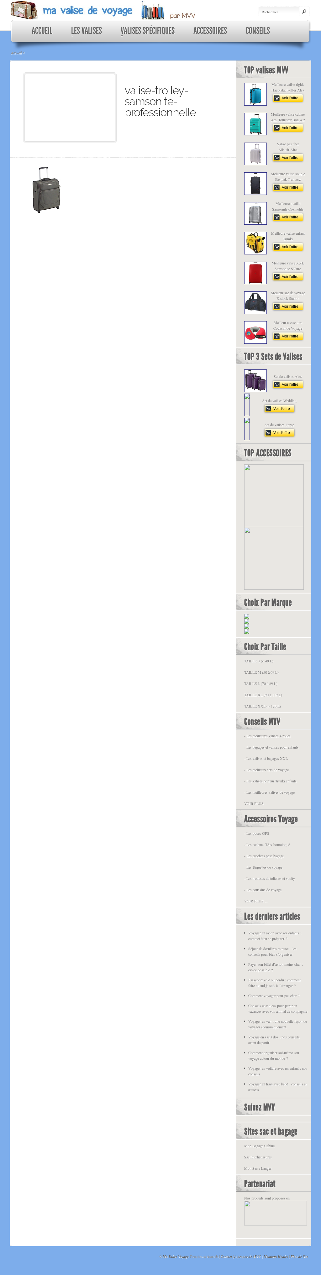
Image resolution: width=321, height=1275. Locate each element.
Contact (226, 1256)
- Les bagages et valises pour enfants (271, 747)
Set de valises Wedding (279, 400)
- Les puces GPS (256, 833)
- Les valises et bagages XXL (266, 758)
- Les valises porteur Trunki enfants (270, 780)
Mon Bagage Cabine (259, 1145)
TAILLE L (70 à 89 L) (260, 683)
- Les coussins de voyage (263, 889)
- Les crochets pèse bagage (264, 855)
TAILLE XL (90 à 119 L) (263, 694)
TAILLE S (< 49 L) (258, 660)
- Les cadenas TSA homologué (267, 844)
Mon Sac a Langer (257, 1168)
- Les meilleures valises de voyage (269, 792)
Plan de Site (299, 1256)
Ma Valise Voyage (176, 1256)
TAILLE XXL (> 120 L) (262, 705)
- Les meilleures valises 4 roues (267, 735)
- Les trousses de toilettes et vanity (269, 878)
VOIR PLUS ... (255, 803)
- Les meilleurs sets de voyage (266, 769)
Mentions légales (276, 1256)
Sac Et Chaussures (258, 1156)
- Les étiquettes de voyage (263, 867)
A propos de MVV (247, 1256)
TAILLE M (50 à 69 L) (261, 672)
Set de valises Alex (288, 376)
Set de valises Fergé (279, 424)
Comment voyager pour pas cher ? (273, 995)
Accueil (16, 52)
